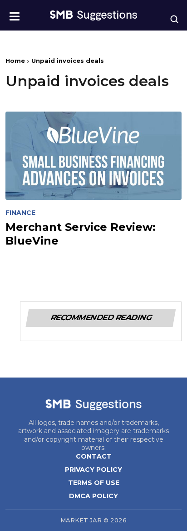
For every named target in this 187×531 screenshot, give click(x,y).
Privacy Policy (93, 469)
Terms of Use (93, 483)
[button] (14, 13)
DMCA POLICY (93, 496)
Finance (20, 213)
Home (15, 60)
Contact (94, 456)
